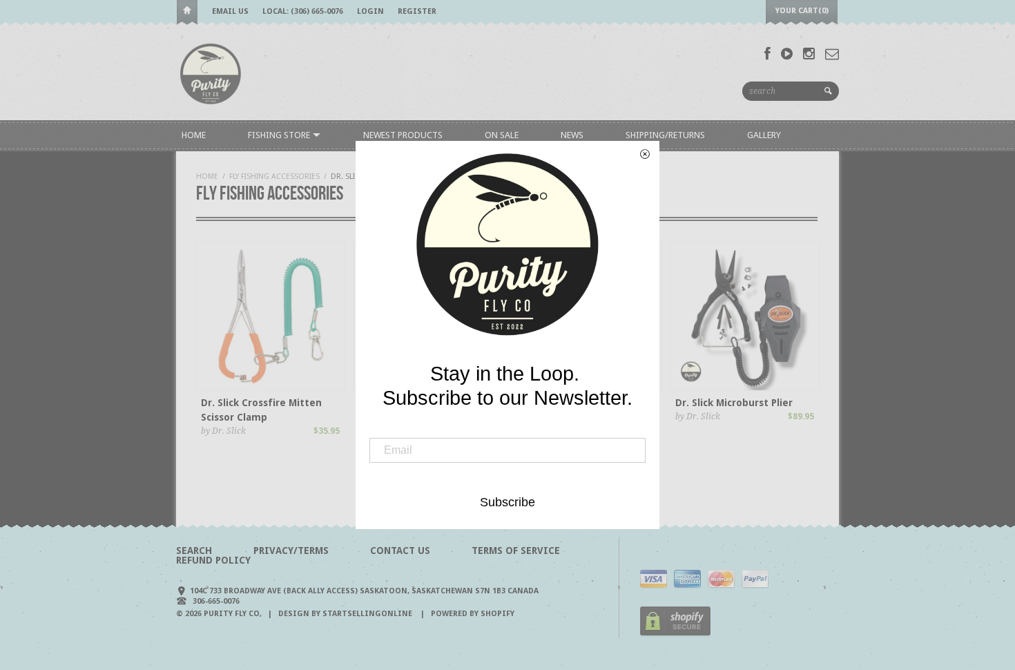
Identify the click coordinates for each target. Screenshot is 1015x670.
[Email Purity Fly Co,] (832, 54)
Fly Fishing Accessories (274, 176)
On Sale (502, 135)
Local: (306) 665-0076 (302, 11)
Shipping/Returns (665, 135)
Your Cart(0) (802, 10)
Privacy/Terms (291, 550)
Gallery (764, 135)
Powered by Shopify (472, 613)
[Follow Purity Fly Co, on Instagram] (809, 54)
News (572, 135)
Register (417, 11)
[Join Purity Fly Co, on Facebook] (767, 54)
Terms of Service (516, 550)
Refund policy (213, 560)
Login (370, 11)
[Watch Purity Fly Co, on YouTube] (787, 54)
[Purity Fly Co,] (210, 73)
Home (187, 13)
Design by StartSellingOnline (346, 613)
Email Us (230, 11)
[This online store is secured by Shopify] (675, 634)
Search (194, 550)
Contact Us (400, 550)
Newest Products (403, 135)
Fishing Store (280, 135)
